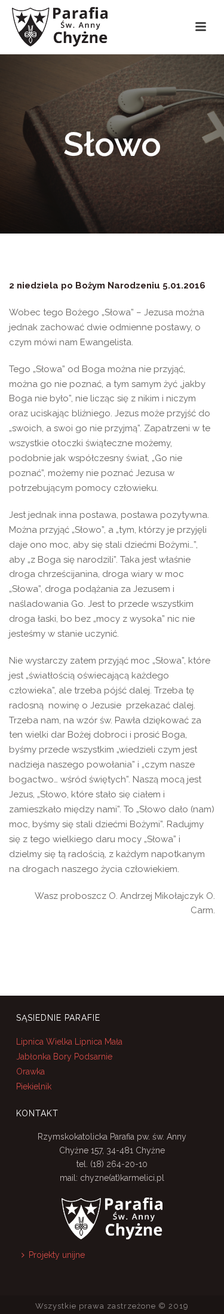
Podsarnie (93, 1056)
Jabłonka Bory (44, 1056)
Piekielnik (33, 1086)
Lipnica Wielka (45, 1041)
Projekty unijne (57, 1255)
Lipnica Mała (98, 1041)
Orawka (30, 1071)
